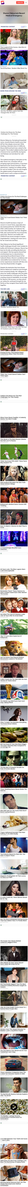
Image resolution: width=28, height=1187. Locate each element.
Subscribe (20, 2)
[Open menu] (26, 2)
